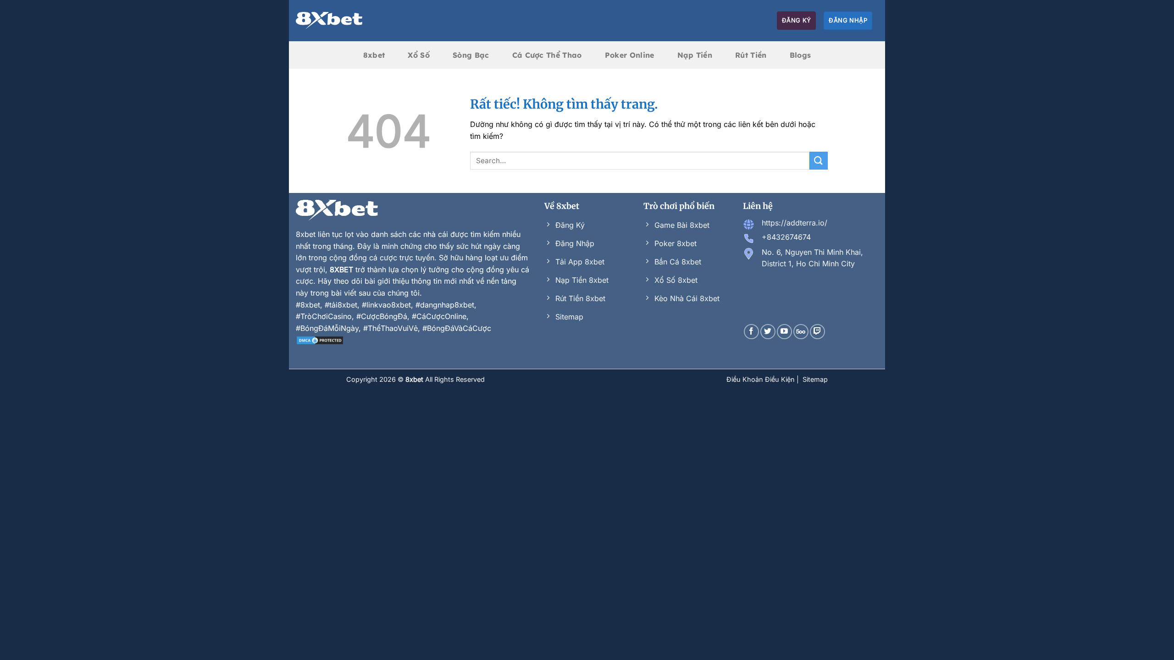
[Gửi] (818, 161)
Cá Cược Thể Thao (547, 55)
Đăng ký (796, 20)
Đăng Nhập (848, 20)
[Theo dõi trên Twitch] (817, 331)
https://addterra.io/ (794, 222)
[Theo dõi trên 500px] (801, 331)
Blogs (800, 55)
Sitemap (815, 379)
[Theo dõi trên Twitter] (767, 331)
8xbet (374, 55)
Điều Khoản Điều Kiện (761, 379)
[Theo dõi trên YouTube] (784, 331)
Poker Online (629, 55)
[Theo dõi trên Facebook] (751, 331)
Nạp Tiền (695, 55)
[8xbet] (329, 20)
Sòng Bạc (471, 55)
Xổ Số (419, 55)
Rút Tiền (751, 55)
